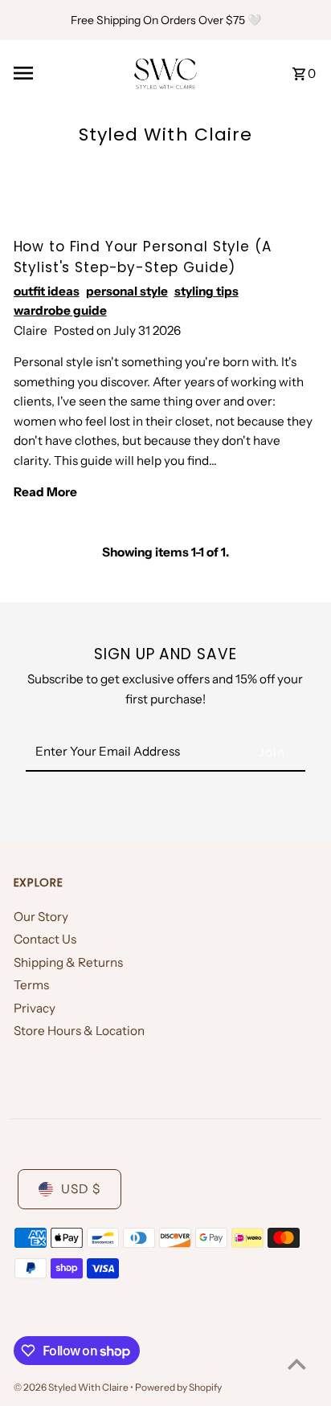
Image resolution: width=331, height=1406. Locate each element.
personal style (127, 291)
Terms (31, 984)
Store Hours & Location (79, 1030)
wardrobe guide (60, 310)
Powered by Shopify (178, 1387)
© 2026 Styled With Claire (72, 1387)
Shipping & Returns (68, 962)
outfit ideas (47, 291)
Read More (45, 491)
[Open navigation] (68, 73)
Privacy (34, 1008)
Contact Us (45, 939)
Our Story (41, 916)
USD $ (80, 1188)
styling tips (206, 291)
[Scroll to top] (297, 1364)
